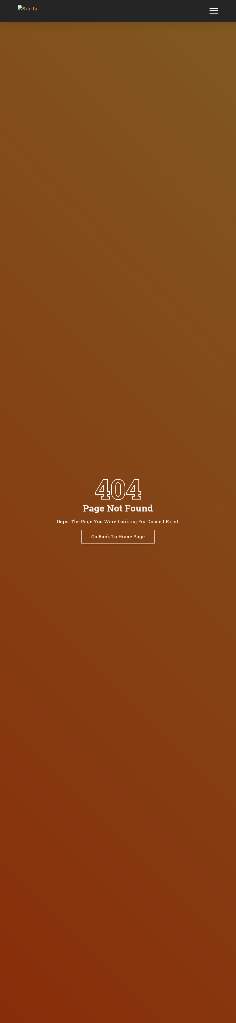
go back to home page (118, 536)
